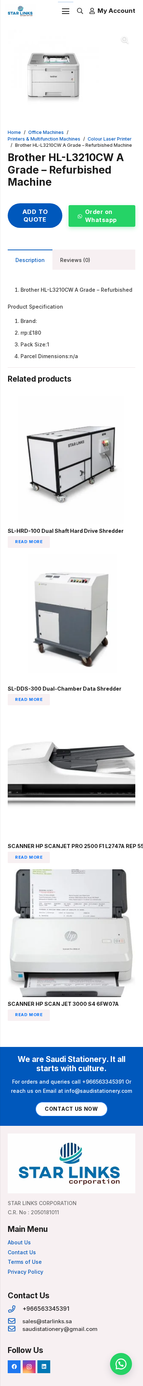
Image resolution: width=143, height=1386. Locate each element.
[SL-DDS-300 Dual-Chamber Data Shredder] (71, 558)
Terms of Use (25, 1262)
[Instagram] (29, 1366)
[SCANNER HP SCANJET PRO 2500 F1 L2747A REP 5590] (71, 716)
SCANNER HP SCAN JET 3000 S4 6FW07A (63, 1004)
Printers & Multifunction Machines (44, 139)
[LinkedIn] (43, 1366)
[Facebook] (14, 1366)
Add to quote (35, 215)
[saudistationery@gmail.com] (15, 1329)
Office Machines (46, 132)
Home (14, 132)
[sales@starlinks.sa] (15, 1321)
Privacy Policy (25, 1272)
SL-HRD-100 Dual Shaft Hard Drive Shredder (66, 531)
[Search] (80, 11)
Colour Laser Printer (110, 139)
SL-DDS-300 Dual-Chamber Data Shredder (64, 688)
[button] (125, 40)
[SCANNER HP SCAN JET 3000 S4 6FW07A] (71, 874)
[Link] (20, 11)
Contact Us (22, 1252)
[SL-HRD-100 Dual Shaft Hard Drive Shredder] (71, 401)
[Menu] (65, 11)
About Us (19, 1242)
